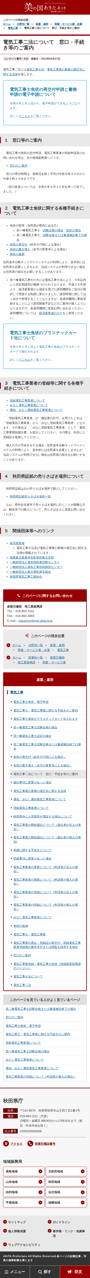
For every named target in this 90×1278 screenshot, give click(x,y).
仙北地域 (54, 1192)
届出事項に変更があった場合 (32, 782)
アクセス (16, 1143)
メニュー (17, 1272)
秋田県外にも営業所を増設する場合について (42, 816)
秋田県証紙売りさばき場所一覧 (30, 496)
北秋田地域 (55, 1171)
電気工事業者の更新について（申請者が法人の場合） (45, 869)
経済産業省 (17, 543)
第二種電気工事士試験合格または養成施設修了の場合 (47, 746)
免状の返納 (17, 254)
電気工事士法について (28, 976)
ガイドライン (61, 1222)
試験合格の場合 (53, 230)
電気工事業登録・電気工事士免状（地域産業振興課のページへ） (47, 966)
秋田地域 (54, 1181)
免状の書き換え (20, 249)
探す (47, 1272)
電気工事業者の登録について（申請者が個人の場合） (45, 907)
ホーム (7, 24)
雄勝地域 (54, 1202)
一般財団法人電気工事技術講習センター (36, 567)
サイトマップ (17, 1222)
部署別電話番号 (45, 1143)
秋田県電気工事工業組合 (26, 576)
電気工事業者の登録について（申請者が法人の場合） (45, 894)
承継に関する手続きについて (32, 850)
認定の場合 (73, 230)
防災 (78, 1272)
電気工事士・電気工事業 (29, 934)
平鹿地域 (12, 1202)
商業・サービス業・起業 (68, 24)
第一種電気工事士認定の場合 (32, 736)
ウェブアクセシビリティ (24, 1244)
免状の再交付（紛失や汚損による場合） (39, 757)
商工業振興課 (26, 662)
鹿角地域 (12, 1171)
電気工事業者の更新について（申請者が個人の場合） (45, 881)
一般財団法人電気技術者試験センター (35, 562)
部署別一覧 (35, 657)
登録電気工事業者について (27, 400)
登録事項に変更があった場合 (32, 858)
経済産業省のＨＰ (51, 313)
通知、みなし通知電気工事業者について (36, 410)
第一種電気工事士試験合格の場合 (35, 727)
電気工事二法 (22, 985)
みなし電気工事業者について (29, 405)
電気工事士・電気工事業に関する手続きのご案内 (45, 710)
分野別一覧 (23, 24)
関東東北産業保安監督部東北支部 (32, 557)
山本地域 (12, 1181)
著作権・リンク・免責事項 (69, 1233)
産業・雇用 (42, 24)
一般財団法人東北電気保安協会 (30, 571)
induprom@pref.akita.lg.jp (35, 620)
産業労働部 (57, 657)
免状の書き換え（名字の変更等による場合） (42, 765)
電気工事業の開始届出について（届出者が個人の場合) (47, 839)
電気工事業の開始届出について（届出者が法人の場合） (47, 827)
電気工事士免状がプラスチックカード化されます (45, 718)
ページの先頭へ (82, 1259)
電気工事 (13, 28)
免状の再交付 (18, 244)
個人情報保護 (17, 1231)
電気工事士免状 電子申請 (31, 702)
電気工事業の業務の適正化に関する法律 (39, 791)
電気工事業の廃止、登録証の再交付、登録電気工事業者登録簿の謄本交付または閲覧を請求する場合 (47, 945)
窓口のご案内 (18, 165)
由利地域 (12, 1192)
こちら (26, 116)
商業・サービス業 (54, 662)
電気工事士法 (35, 69)
